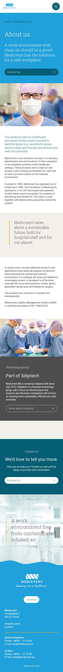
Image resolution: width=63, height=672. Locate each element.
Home (8, 21)
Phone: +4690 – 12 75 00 (18, 640)
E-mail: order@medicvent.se (20, 657)
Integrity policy (12, 623)
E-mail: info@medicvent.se (19, 644)
